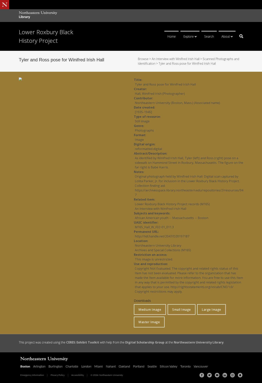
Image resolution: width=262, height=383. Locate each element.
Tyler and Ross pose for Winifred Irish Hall (187, 63)
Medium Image (149, 309)
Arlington (39, 366)
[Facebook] (201, 375)
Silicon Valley (168, 366)
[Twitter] (209, 375)
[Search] (239, 36)
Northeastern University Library (198, 342)
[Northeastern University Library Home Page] (38, 15)
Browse (143, 59)
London (86, 366)
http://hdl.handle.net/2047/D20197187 (162, 236)
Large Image (211, 309)
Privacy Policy (58, 375)
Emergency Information (32, 375)
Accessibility (77, 375)
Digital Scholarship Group (144, 342)
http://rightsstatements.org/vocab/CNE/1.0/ (202, 287)
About (226, 36)
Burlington (56, 366)
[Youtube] (217, 375)
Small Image (181, 309)
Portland (138, 366)
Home (171, 36)
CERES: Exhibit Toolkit (82, 342)
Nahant (111, 366)
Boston (25, 366)
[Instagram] (232, 375)
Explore (188, 36)
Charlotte (72, 366)
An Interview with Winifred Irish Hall (175, 59)
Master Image (149, 322)
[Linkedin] (224, 375)
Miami (98, 366)
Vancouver (201, 366)
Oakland (124, 366)
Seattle (152, 366)
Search (209, 36)
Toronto (185, 366)
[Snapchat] (240, 375)
